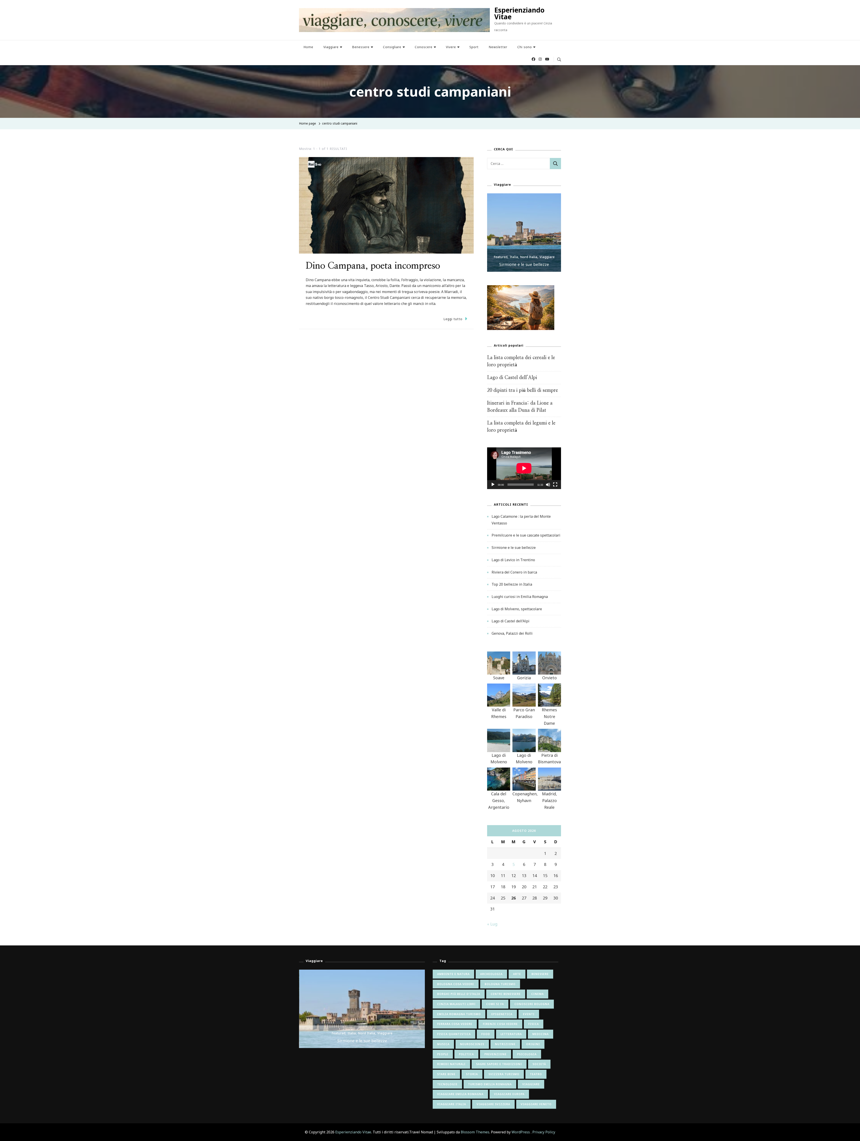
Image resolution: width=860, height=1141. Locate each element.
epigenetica (501, 1014)
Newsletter (498, 47)
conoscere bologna (531, 1004)
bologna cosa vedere (455, 984)
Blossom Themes (475, 1132)
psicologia (527, 1054)
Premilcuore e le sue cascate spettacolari (526, 535)
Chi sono (524, 47)
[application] (524, 468)
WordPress (521, 1132)
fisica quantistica (454, 1034)
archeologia (491, 974)
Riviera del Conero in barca (514, 572)
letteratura (511, 1034)
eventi (529, 1014)
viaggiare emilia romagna (460, 1094)
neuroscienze (472, 1044)
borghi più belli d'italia (458, 994)
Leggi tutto (452, 319)
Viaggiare (331, 47)
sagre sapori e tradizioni (499, 1064)
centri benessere (506, 994)
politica (466, 1054)
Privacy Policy (543, 1132)
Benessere (361, 47)
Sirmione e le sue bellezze (524, 264)
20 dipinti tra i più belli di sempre (522, 390)
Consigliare (392, 47)
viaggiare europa (509, 1094)
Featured (500, 257)
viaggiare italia (451, 1104)
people (442, 1054)
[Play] (493, 488)
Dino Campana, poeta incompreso (373, 265)
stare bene (446, 1074)
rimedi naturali (451, 1064)
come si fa (495, 1004)
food (485, 1034)
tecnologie (447, 1084)
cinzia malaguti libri (456, 1004)
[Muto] (548, 488)
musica (443, 1044)
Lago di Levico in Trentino (513, 559)
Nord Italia (528, 257)
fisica (533, 1024)
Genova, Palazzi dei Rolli (512, 633)
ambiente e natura (453, 974)
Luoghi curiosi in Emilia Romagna (520, 596)
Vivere (451, 47)
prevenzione (495, 1054)
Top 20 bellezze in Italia (512, 584)
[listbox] (524, 232)
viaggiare (531, 1084)
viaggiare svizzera (493, 1104)
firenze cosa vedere (500, 1024)
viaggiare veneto (536, 1104)
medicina (540, 1034)
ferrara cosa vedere (454, 1024)
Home (308, 47)
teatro (536, 1074)
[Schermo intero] (555, 488)
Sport (474, 47)
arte (517, 974)
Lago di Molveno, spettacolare (517, 608)
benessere (540, 974)
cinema (537, 994)
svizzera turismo (503, 1074)
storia (472, 1074)
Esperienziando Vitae (519, 13)
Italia (514, 257)
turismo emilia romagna (490, 1084)
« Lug (492, 924)
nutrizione (505, 1044)
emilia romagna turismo (459, 1014)
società (539, 1064)
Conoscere (423, 47)
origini (533, 1044)
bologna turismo (500, 984)
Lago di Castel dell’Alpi (512, 377)
